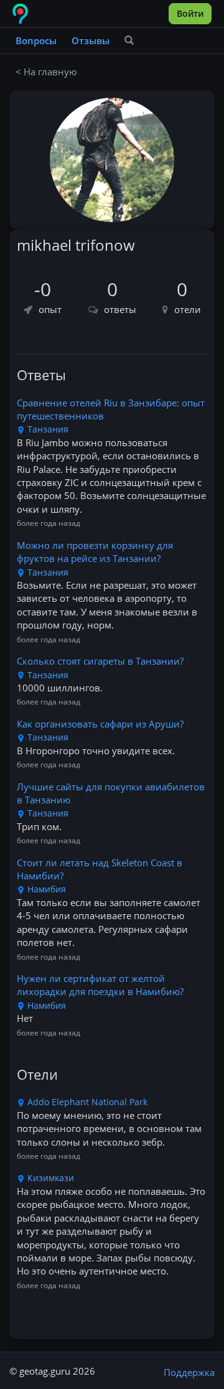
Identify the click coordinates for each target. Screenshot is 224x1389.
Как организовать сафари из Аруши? (100, 724)
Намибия (45, 889)
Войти (190, 13)
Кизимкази (49, 1178)
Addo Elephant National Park (86, 1102)
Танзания (46, 429)
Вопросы (36, 40)
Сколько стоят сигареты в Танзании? (100, 661)
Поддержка (189, 1372)
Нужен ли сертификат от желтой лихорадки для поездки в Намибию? (100, 985)
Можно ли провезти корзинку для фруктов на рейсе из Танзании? (95, 551)
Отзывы (91, 40)
